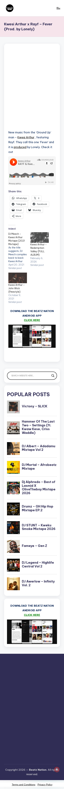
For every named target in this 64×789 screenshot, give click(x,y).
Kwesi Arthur (25, 137)
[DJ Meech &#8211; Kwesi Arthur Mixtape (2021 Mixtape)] (19, 251)
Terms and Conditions (23, 784)
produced (20, 147)
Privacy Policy (45, 784)
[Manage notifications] (57, 769)
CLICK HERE (32, 320)
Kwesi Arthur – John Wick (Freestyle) (16, 288)
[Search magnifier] (53, 375)
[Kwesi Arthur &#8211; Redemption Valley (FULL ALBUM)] (39, 237)
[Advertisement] (32, 91)
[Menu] (58, 8)
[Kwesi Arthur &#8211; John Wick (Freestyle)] (17, 278)
